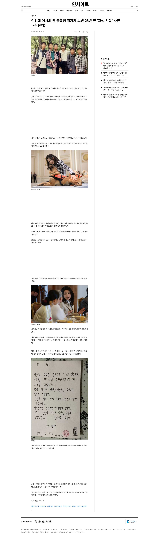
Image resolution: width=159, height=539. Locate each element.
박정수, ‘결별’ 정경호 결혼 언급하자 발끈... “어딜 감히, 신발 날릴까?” (115, 95)
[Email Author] (43, 501)
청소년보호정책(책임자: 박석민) (40, 532)
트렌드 (62, 10)
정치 (76, 10)
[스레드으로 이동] (47, 521)
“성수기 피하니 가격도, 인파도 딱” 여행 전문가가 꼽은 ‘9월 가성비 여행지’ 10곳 (115, 65)
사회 (82, 10)
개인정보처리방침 (25, 532)
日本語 (136, 6)
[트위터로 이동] (39, 521)
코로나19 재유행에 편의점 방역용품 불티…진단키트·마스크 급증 (115, 88)
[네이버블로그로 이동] (50, 521)
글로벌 (102, 10)
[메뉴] (22, 10)
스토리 (95, 10)
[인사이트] (80, 4)
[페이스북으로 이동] (35, 521)
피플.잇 (88, 10)
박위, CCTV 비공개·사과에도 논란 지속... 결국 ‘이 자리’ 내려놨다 (114, 81)
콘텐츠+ (109, 10)
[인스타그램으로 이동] (43, 521)
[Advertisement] (59, 120)
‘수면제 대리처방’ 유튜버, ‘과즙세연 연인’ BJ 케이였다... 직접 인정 (115, 74)
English (131, 6)
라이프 (55, 10)
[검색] (137, 10)
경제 (48, 10)
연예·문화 (69, 10)
